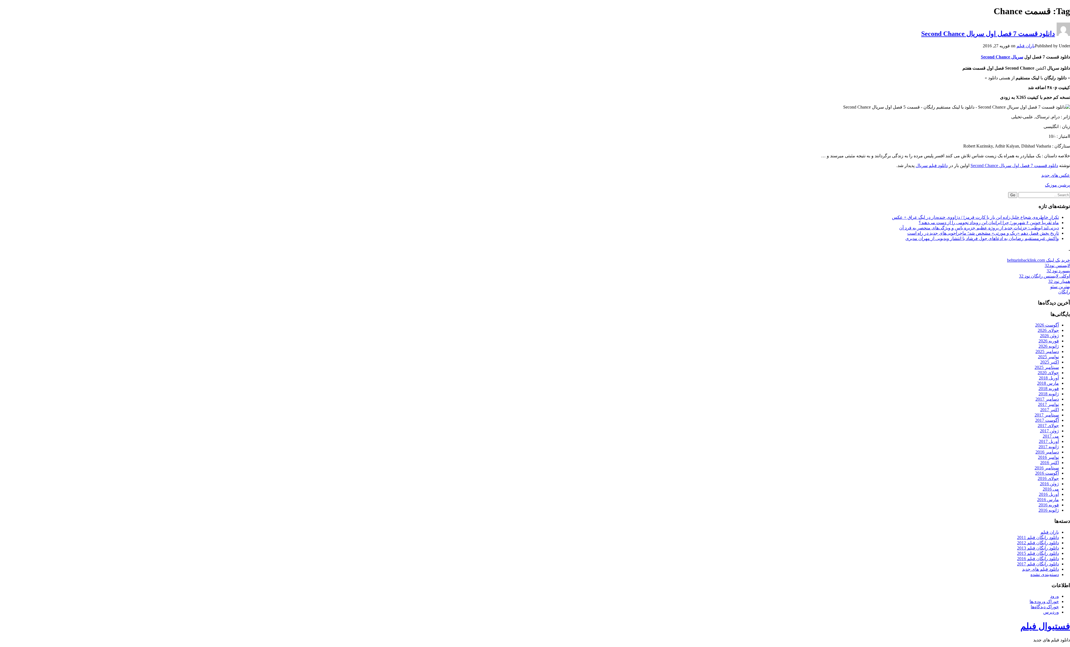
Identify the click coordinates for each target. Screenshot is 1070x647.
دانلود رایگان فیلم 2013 (1038, 548)
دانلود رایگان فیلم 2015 (1038, 553)
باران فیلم (1025, 45)
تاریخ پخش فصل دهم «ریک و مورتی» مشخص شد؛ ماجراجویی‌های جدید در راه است (983, 233)
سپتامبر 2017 (1047, 415)
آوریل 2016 (1049, 494)
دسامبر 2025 (1047, 351)
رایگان (1064, 292)
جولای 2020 (1048, 372)
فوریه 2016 (1049, 505)
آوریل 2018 (1049, 378)
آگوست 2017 (1047, 420)
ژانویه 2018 (1049, 393)
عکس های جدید (1055, 175)
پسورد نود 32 (1058, 270)
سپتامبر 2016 (1047, 467)
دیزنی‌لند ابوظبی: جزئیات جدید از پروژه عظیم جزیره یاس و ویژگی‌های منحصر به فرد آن (979, 228)
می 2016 (1051, 489)
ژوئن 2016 (1049, 483)
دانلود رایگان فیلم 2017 (1038, 564)
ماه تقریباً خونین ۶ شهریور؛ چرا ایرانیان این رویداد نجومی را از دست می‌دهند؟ (989, 222)
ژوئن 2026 (1049, 335)
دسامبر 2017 (1047, 399)
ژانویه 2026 (1049, 346)
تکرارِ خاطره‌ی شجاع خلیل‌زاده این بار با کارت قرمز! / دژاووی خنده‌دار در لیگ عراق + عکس (975, 217)
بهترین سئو (1060, 286)
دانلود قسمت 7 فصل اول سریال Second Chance (988, 33)
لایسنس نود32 (1057, 265)
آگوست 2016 (1047, 473)
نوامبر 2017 (1048, 404)
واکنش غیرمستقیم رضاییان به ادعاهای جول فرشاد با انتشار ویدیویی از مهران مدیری (982, 238)
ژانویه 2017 (1049, 446)
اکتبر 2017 (1049, 409)
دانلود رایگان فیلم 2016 (1038, 558)
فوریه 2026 (1049, 341)
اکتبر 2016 (1049, 462)
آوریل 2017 (1049, 441)
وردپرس (1051, 612)
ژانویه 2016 (1049, 510)
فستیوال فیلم (1045, 626)
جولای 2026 (1048, 330)
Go (1012, 195)
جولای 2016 (1048, 478)
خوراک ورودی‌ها (1044, 601)
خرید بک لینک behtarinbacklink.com (1038, 260)
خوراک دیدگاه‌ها (1045, 606)
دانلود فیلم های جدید (1040, 569)
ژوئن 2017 (1049, 430)
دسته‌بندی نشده (1044, 574)
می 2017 (1051, 436)
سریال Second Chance (1002, 57)
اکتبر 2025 (1049, 362)
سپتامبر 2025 (1047, 367)
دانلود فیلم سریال (932, 165)
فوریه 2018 (1049, 388)
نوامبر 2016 (1048, 457)
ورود (1054, 596)
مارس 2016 (1048, 499)
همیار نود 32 (1059, 281)
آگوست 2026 (1047, 325)
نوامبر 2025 (1048, 356)
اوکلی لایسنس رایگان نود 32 (1044, 276)
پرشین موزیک (1057, 185)
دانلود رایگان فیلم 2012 (1038, 542)
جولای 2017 (1048, 425)
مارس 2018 (1048, 383)
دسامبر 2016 (1047, 452)
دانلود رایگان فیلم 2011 (1038, 537)
